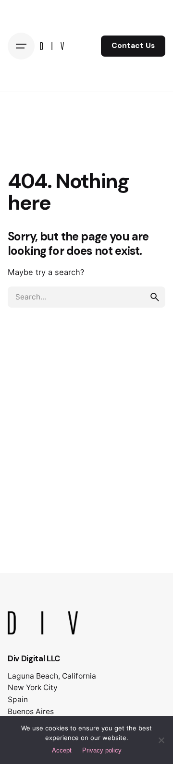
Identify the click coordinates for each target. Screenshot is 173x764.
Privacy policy (102, 750)
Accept (62, 750)
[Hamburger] (21, 46)
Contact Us (133, 45)
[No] (161, 740)
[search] (154, 297)
